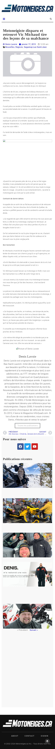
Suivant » (34, 630)
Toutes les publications (27, 425)
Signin (44, 736)
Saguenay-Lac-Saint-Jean (35, 47)
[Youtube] (34, 446)
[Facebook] (20, 446)
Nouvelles (10, 47)
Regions (19, 47)
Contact (30, 736)
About (14, 736)
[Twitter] (27, 446)
